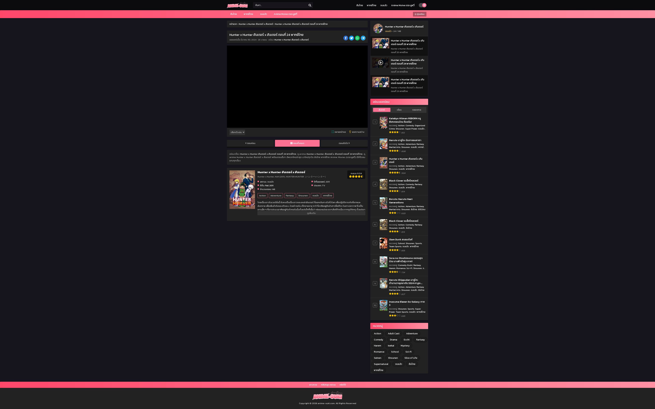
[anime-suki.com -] (237, 7)
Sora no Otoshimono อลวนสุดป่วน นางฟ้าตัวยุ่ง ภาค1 (406, 260)
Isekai (391, 345)
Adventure (275, 195)
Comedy (410, 125)
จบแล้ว (383, 5)
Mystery (405, 345)
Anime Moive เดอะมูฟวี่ (402, 5)
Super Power (411, 128)
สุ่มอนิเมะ (421, 14)
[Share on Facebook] (346, 38)
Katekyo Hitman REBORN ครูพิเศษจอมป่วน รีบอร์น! (405, 120)
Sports (418, 243)
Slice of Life (410, 358)
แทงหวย (313, 384)
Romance (400, 268)
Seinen (377, 358)
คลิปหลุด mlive (328, 384)
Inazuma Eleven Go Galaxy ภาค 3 (407, 303)
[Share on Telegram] (363, 38)
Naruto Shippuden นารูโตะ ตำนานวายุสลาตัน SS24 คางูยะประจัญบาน (405, 281)
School (401, 243)
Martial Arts (394, 147)
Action (262, 195)
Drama (393, 339)
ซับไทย (359, 5)
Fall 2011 (269, 185)
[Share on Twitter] (351, 38)
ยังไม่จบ (421, 209)
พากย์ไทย (371, 5)
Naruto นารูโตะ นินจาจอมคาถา (405, 140)
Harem (392, 268)
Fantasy (290, 195)
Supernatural (381, 364)
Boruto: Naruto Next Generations (400, 201)
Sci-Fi (409, 268)
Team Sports (395, 246)
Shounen (303, 195)
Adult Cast (393, 333)
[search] (309, 5)
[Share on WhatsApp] (357, 38)
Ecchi (409, 265)
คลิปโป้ (343, 384)
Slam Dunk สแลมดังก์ (400, 239)
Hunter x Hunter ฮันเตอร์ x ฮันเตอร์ (291, 39)
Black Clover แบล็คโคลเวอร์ (403, 180)
